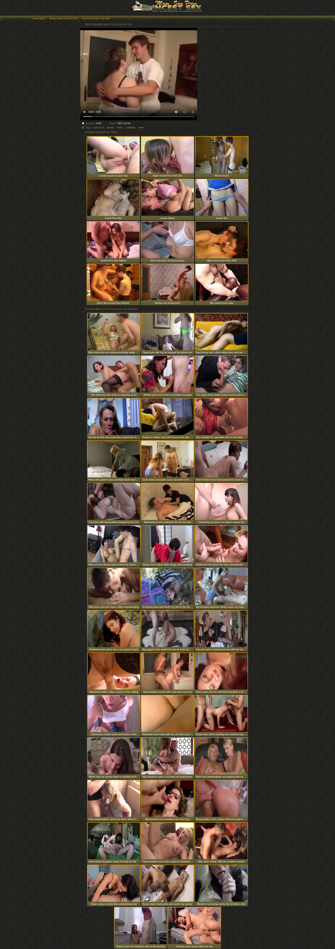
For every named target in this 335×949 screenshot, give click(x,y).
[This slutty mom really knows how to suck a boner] (221, 374)
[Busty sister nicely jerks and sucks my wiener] (167, 883)
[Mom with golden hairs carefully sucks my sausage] (114, 459)
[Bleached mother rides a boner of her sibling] (114, 671)
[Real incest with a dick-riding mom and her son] (221, 331)
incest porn (39, 18)
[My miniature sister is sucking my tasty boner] (167, 756)
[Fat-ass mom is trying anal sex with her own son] (221, 628)
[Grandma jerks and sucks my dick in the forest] (167, 586)
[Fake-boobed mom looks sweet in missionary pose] (167, 841)
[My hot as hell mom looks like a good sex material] (114, 416)
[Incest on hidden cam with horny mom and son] (167, 416)
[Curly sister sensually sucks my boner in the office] (167, 459)
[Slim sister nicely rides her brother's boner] (221, 841)
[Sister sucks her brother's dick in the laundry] (140, 925)
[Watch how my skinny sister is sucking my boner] (114, 756)
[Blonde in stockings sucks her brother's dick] (221, 883)
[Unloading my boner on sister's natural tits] (221, 501)
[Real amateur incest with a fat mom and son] (167, 671)
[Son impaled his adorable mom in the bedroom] (221, 416)
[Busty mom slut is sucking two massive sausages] (221, 713)
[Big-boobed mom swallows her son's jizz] (167, 798)
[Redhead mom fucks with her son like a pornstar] (167, 713)
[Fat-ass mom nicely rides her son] (194, 925)
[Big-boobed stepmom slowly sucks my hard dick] (221, 586)
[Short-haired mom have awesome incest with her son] (221, 459)
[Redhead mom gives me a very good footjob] (114, 628)
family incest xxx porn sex (63, 18)
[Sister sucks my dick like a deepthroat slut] (114, 883)
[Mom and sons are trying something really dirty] (114, 331)
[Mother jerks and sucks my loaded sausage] (167, 374)
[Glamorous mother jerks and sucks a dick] (114, 713)
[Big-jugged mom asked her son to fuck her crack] (167, 628)
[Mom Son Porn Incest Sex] (167, 6)
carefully (130, 127)
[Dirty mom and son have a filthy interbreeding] (114, 586)
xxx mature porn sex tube (96, 18)
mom (141, 127)
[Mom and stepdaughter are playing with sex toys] (221, 756)
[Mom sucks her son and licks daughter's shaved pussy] (221, 671)
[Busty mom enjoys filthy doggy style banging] (167, 544)
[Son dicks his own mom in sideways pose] (114, 374)
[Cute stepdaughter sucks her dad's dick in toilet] (114, 798)
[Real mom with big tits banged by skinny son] (167, 331)
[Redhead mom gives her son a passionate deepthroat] (221, 544)
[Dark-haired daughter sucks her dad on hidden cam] (114, 841)
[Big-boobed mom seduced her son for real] (167, 501)
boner (110, 127)
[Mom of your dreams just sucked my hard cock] (114, 544)
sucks (120, 127)
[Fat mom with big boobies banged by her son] (114, 501)
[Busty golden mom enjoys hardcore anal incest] (221, 798)
